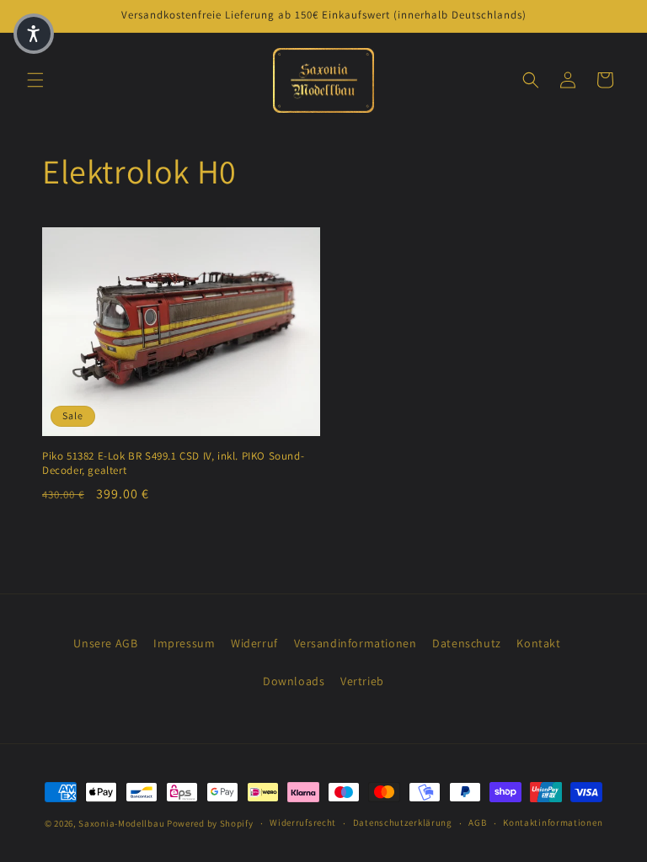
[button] (35, 79)
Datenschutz (466, 643)
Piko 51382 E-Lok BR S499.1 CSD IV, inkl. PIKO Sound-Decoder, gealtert (173, 463)
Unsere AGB (105, 643)
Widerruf (254, 643)
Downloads (293, 681)
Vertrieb (362, 681)
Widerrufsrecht (303, 822)
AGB (477, 822)
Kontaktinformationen (552, 822)
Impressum (184, 643)
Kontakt (538, 643)
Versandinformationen (355, 643)
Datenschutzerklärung (402, 822)
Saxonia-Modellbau (121, 823)
